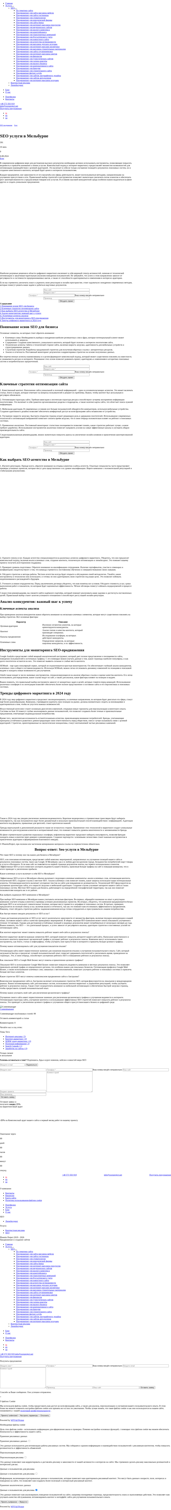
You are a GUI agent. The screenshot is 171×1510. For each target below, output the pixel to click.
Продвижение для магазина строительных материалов (41, 49)
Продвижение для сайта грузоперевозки (34, 51)
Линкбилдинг (17, 85)
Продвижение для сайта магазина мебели (35, 13)
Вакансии (9, 1195)
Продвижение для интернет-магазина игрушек (37, 80)
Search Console (13, 1046)
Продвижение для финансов (29, 56)
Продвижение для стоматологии (31, 18)
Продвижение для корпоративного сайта (34, 66)
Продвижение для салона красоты (31, 61)
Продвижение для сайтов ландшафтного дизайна (38, 75)
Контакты (9, 99)
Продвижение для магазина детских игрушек (36, 44)
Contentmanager (7, 1009)
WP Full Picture (17, 1420)
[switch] (29, 1441)
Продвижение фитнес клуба (29, 73)
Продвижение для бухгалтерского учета (34, 37)
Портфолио (10, 97)
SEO (13, 8)
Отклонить (44, 1416)
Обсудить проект (66, 301)
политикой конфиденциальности (35, 1411)
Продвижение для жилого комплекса (33, 30)
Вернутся (23, 1502)
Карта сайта (10, 1198)
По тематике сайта (24, 10)
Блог (7, 90)
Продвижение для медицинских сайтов (34, 27)
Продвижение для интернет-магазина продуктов (38, 25)
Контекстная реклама (20, 83)
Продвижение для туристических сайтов (34, 59)
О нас (8, 92)
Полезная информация (17, 1044)
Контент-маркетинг (16, 1039)
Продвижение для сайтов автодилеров (33, 78)
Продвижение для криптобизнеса (31, 32)
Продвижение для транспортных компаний (36, 34)
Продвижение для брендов (28, 68)
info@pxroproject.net (9, 106)
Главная (9, 3)
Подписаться (31, 1065)
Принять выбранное (9, 1502)
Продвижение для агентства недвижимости (36, 42)
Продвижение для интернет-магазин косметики (38, 47)
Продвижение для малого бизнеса (31, 63)
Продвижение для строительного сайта (34, 71)
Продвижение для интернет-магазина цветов (36, 54)
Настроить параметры (29, 1416)
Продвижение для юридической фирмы (34, 20)
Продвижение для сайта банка (30, 22)
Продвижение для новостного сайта (32, 39)
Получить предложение (11, 108)
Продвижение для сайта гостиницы (32, 15)
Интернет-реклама (15, 1036)
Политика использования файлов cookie (23, 1200)
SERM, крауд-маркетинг (18, 1041)
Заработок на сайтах (16, 1048)
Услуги (8, 6)
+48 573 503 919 (7, 104)
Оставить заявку (8, 1097)
